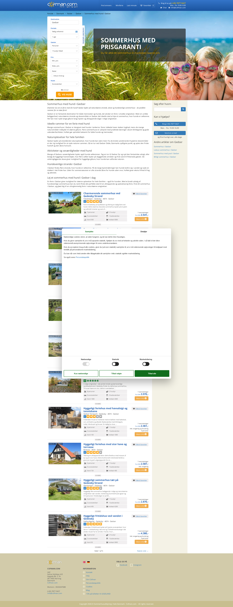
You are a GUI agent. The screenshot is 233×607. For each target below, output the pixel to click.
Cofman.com (52, 583)
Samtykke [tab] (89, 231)
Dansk (84, 562)
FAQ (87, 576)
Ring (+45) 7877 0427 (170, 124)
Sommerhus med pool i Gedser (166, 153)
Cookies (89, 586)
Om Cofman (91, 579)
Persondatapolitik (93, 583)
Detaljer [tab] (144, 231)
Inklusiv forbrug (58, 76)
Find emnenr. (106, 5)
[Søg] (183, 109)
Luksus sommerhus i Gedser (165, 150)
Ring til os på (173, 3)
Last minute (132, 5)
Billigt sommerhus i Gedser (165, 157)
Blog (88, 590)
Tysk (88, 562)
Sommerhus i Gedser (162, 146)
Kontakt (89, 572)
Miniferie (119, 5)
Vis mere (98, 224)
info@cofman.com (178, 7)
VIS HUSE (66, 94)
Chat (165, 7)
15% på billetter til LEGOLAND (98, 594)
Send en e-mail (171, 133)
